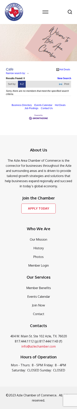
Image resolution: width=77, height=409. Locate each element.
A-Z (22, 84)
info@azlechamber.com (38, 346)
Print (66, 84)
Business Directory (22, 105)
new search (64, 78)
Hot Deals (64, 69)
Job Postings (31, 108)
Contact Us (47, 108)
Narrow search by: (15, 73)
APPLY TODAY (38, 208)
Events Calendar (43, 105)
